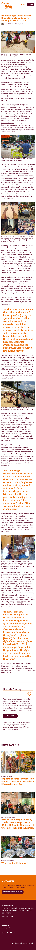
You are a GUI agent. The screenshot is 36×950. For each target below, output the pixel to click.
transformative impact (26, 413)
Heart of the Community (10, 109)
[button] (23, 4)
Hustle (11, 378)
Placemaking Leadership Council (20, 604)
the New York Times (8, 191)
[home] (8, 5)
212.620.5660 (19, 891)
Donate (30, 4)
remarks (20, 602)
